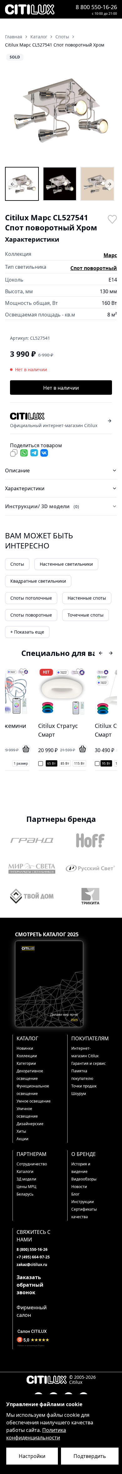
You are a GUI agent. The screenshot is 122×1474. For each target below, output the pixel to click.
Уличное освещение (27, 1112)
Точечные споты (86, 615)
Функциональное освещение (33, 1089)
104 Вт (95, 763)
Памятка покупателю (82, 1074)
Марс (110, 255)
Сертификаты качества (84, 1213)
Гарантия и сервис (88, 1063)
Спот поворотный (93, 268)
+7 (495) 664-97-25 (33, 1257)
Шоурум (78, 1093)
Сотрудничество (32, 1164)
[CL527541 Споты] (22, 184)
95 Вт (81, 763)
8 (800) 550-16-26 (32, 1249)
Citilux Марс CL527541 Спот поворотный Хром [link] (54, 45)
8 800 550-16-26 (96, 7)
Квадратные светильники (38, 581)
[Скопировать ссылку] (14, 453)
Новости (79, 1186)
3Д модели (26, 1179)
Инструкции (82, 1201)
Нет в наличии (61, 387)
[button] (61, 109)
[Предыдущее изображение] (14, 109)
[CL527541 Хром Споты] (60, 184)
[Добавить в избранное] (112, 219)
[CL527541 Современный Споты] (97, 184)
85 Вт (39, 763)
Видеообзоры (83, 1179)
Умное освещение (34, 1101)
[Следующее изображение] (108, 109)
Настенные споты (87, 598)
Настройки (32, 1456)
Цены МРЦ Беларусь (26, 1190)
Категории (26, 1063)
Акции (22, 1138)
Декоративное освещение (30, 1074)
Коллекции (27, 1056)
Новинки (25, 1048)
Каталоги (25, 1171)
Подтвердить (90, 1456)
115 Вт (54, 763)
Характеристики (24, 488)
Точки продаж (84, 1086)
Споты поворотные (31, 615)
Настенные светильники (66, 564)
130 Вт (110, 763)
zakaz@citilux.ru (32, 1264)
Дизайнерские (30, 1123)
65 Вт (26, 763)
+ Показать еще (27, 632)
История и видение (80, 1167)
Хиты (21, 1131)
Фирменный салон (32, 1311)
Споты (17, 564)
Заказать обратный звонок (30, 1285)
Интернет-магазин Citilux (85, 1052)
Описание (17, 470)
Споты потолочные (31, 598)
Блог (75, 1194)
